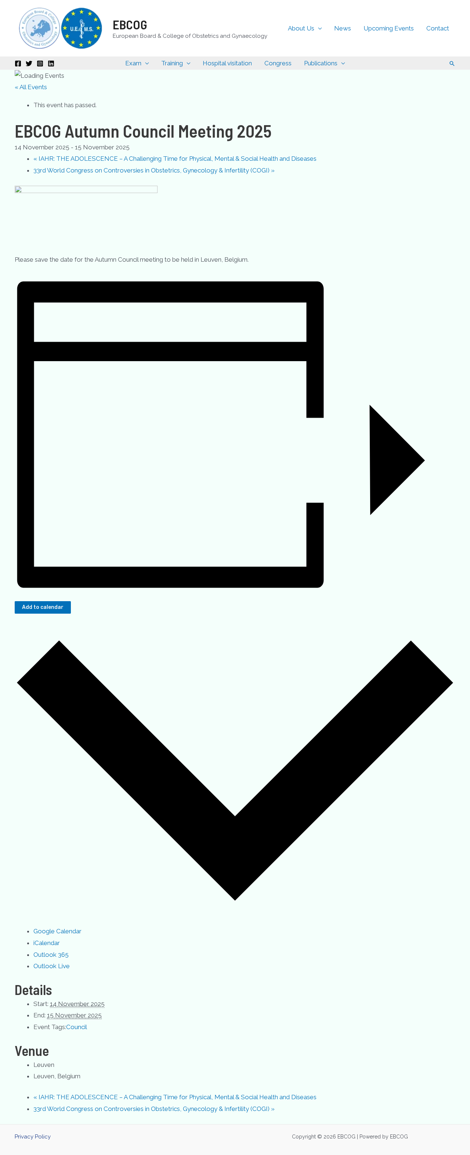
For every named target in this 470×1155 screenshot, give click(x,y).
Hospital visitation (227, 63)
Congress (278, 63)
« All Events (31, 87)
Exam (133, 63)
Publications (320, 63)
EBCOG (130, 24)
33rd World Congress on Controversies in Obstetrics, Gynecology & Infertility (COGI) (154, 170)
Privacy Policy (33, 1136)
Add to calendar (43, 607)
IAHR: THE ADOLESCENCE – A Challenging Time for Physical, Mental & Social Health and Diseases (175, 158)
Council (76, 1027)
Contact (437, 28)
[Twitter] (29, 63)
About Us (301, 28)
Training (172, 63)
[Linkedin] (51, 63)
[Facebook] (18, 63)
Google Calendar (57, 931)
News (342, 28)
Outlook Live (51, 966)
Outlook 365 (51, 954)
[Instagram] (40, 63)
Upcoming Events (389, 28)
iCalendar (46, 943)
